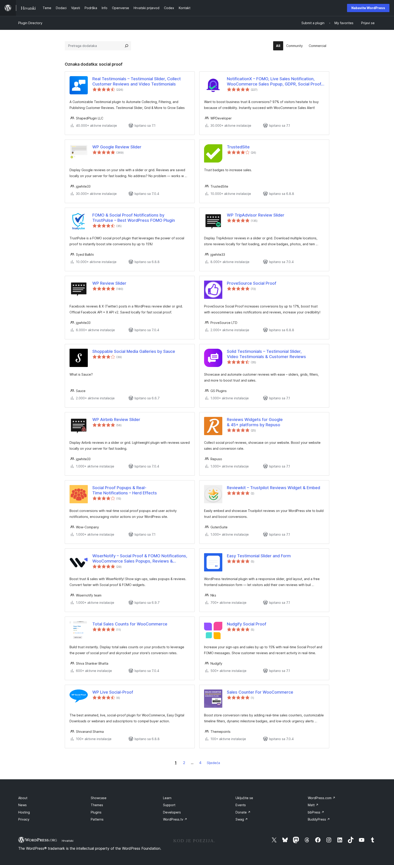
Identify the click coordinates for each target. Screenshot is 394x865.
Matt (313, 805)
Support (169, 805)
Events (241, 805)
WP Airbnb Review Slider (116, 419)
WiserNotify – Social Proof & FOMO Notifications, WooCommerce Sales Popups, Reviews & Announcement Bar (139, 558)
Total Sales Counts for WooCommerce (129, 624)
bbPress (316, 812)
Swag (242, 819)
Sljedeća (213, 763)
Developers (172, 812)
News (22, 805)
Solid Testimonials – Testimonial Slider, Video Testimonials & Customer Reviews (266, 354)
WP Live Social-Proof (112, 692)
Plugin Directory (30, 23)
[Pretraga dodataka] (126, 45)
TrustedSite (238, 147)
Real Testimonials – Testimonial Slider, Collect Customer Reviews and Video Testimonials (136, 81)
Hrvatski (67, 840)
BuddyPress (319, 819)
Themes (97, 805)
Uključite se (244, 798)
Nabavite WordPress (368, 8)
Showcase (98, 798)
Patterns (97, 819)
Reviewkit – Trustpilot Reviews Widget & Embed (273, 487)
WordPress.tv (175, 819)
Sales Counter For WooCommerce (260, 692)
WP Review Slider (109, 283)
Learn (167, 798)
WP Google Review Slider (116, 147)
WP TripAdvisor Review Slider (255, 215)
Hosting (24, 812)
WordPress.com (321, 798)
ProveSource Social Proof (251, 283)
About (22, 798)
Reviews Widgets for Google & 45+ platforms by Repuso (255, 422)
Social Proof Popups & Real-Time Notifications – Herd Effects (124, 490)
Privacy (23, 819)
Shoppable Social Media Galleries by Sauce (133, 351)
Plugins (96, 812)
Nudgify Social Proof (246, 624)
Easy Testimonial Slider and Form (259, 555)
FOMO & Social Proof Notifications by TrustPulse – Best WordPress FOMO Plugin (133, 218)
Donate (243, 812)
